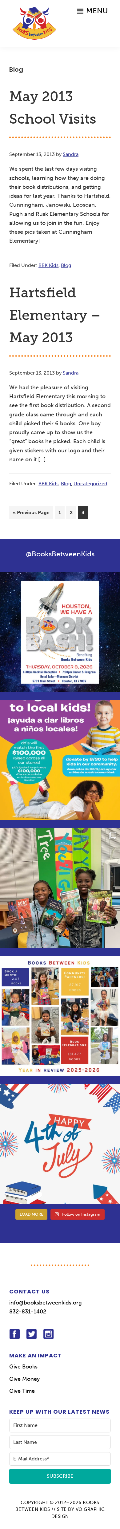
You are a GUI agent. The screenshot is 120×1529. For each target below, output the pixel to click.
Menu (97, 10)
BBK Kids (48, 265)
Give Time (22, 1391)
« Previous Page (31, 514)
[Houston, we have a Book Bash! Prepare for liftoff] (60, 632)
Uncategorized (90, 483)
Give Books (23, 1366)
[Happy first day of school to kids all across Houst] (60, 888)
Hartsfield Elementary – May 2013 (55, 315)
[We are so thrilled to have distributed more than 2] (60, 1016)
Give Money (24, 1379)
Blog (66, 265)
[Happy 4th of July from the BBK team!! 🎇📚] (60, 1144)
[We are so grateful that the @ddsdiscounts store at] (60, 760)
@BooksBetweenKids (60, 554)
